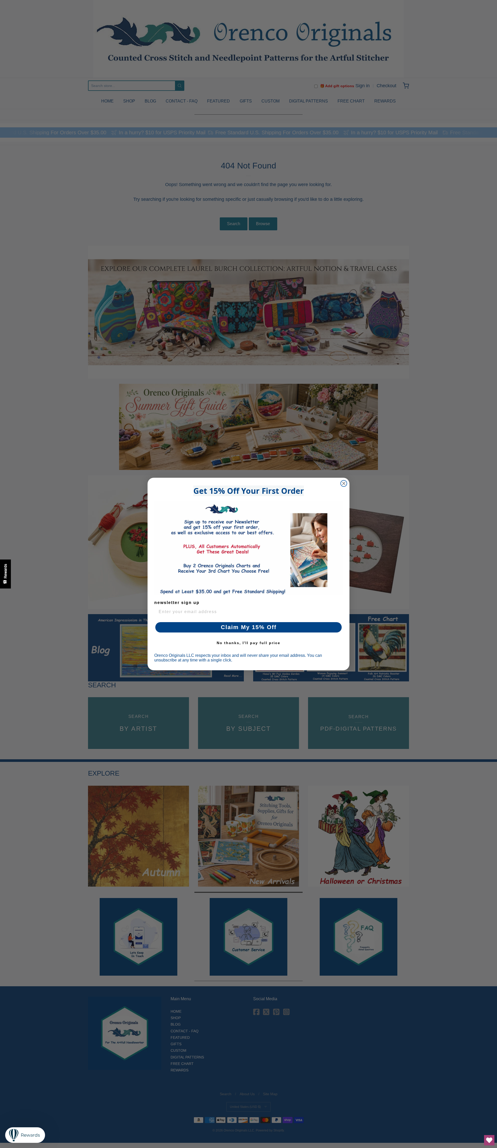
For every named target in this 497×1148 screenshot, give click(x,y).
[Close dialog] (344, 483)
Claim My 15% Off (248, 627)
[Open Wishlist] (489, 1140)
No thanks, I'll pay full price (248, 643)
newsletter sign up (177, 602)
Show (5, 574)
